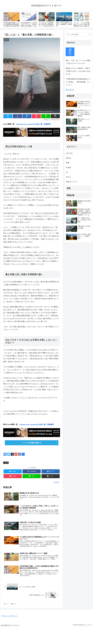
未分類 (68, 167)
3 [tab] (46, 29)
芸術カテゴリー (71, 182)
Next (92, 20)
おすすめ (69, 153)
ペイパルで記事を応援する (31, 443)
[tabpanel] (11, 19)
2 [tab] (44, 29)
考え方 (6, 462)
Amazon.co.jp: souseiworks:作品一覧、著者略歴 (33, 124)
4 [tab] (49, 29)
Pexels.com (56, 111)
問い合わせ (70, 90)
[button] (89, 35)
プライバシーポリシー (9, 616)
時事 (67, 163)
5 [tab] (52, 29)
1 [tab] (41, 29)
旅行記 (68, 158)
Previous (1, 20)
